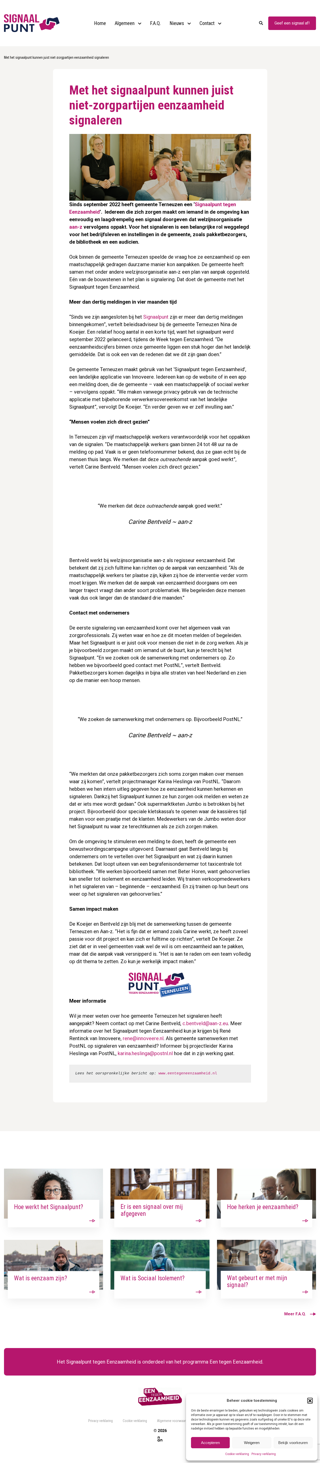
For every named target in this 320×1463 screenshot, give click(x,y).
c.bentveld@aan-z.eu (205, 1023)
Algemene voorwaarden (174, 1421)
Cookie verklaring (237, 1454)
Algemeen (124, 23)
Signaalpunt (155, 317)
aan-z (75, 227)
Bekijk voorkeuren (293, 1443)
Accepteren (210, 1443)
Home (100, 23)
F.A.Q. (155, 23)
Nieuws (177, 23)
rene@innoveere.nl (143, 1038)
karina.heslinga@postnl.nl (145, 1053)
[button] (310, 1400)
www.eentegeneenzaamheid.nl (187, 1073)
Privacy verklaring (264, 1454)
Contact (207, 23)
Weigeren (252, 1443)
